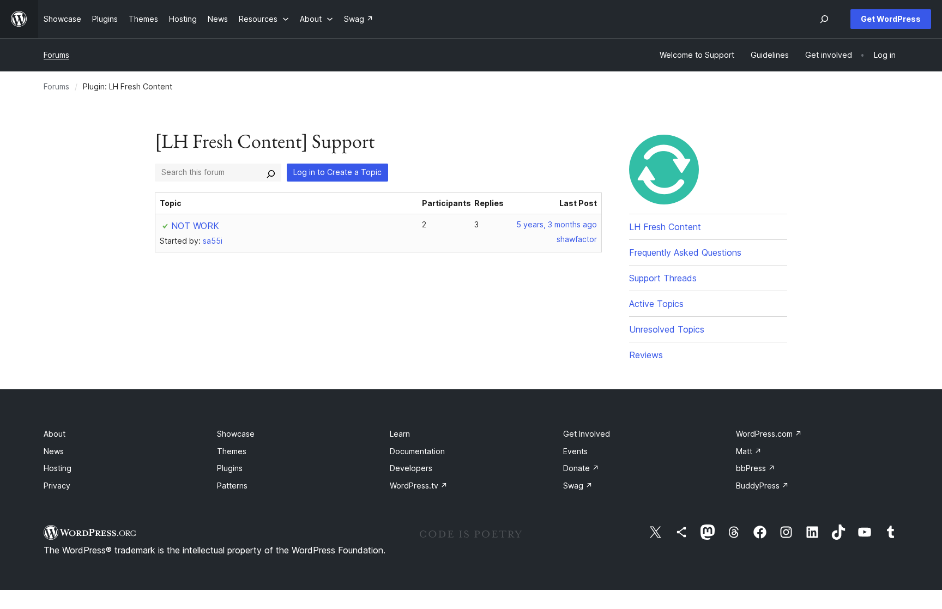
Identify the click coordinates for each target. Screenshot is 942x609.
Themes (231, 451)
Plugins (230, 468)
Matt (749, 451)
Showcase (236, 433)
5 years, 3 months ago (556, 224)
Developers (411, 468)
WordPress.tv (419, 485)
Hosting (57, 468)
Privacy (57, 485)
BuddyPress (762, 485)
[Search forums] (271, 172)
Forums (56, 54)
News (54, 451)
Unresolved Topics (666, 329)
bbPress (755, 468)
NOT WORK (195, 225)
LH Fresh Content (665, 226)
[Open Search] (824, 19)
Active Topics (656, 303)
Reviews (646, 354)
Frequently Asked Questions (685, 252)
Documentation (417, 451)
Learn (400, 433)
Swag (578, 485)
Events (575, 451)
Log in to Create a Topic (337, 172)
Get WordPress (891, 18)
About (54, 433)
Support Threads (663, 278)
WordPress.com (769, 433)
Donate (581, 468)
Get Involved (586, 433)
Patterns (232, 485)
